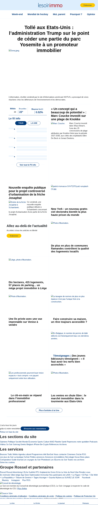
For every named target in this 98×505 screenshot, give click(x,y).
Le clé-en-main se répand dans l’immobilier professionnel (25, 398)
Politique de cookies (64, 496)
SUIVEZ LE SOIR (72, 477)
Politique (11, 442)
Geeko (23, 444)
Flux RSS (26, 480)
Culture (46, 442)
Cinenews (71, 454)
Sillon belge (15, 475)
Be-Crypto (44, 444)
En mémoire (5, 475)
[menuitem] (12, 502)
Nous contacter (60, 454)
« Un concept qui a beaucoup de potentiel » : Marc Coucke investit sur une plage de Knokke (68, 114)
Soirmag (16, 444)
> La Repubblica (7, 477)
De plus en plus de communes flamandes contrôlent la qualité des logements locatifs (70, 248)
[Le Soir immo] (50, 5)
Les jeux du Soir (6, 457)
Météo (15, 454)
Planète (58, 442)
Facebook (86, 477)
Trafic (10, 454)
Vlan (77, 472)
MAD (52, 442)
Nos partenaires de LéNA (59, 475)
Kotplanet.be (45, 472)
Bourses (3, 454)
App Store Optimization (30, 475)
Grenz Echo (56, 472)
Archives (63, 444)
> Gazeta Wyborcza (55, 477)
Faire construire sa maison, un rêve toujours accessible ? (69, 320)
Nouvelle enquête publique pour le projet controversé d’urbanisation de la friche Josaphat (27, 193)
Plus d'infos (22, 488)
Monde (25, 442)
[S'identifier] (78, 5)
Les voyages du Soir (32, 460)
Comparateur (5, 460)
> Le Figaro (75, 475)
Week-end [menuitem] (17, 14)
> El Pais (84, 475)
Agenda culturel (24, 454)
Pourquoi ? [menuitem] (76, 14)
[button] (6, 5)
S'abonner (87, 5)
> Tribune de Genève (23, 477)
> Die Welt (93, 475)
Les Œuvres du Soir (59, 460)
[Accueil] (6, 14)
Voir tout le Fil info (28, 165)
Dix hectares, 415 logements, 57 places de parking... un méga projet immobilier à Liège (28, 285)
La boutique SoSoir (22, 457)
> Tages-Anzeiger (39, 477)
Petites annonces (37, 457)
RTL (37, 472)
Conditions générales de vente (41, 496)
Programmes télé (39, 454)
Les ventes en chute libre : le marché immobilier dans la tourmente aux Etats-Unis (68, 398)
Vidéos (3, 444)
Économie (32, 442)
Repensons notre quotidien (78, 442)
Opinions (3, 442)
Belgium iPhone (33, 444)
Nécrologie (69, 457)
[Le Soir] (13, 420)
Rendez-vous (84, 472)
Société (18, 442)
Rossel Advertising (14, 472)
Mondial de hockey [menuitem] (38, 14)
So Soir (9, 444)
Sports (40, 442)
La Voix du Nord (67, 472)
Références (54, 444)
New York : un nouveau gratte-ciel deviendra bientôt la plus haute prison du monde (69, 211)
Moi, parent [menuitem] (59, 14)
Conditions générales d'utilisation (13, 496)
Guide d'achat (17, 460)
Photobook (45, 460)
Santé (64, 442)
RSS (84, 454)
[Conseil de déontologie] (10, 483)
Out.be (79, 454)
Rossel (3, 472)
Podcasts (93, 442)
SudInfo (32, 472)
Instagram (15, 480)
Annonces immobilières (55, 457)
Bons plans (85, 457)
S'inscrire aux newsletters (35, 429)
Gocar (77, 457)
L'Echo (25, 472)
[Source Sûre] (6, 493)
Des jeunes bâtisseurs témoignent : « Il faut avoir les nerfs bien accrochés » (68, 360)
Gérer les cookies (7, 462)
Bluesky (5, 480)
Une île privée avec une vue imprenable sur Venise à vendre (25, 321)
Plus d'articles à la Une (49, 410)
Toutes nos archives (76, 460)
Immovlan (44, 475)
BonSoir (50, 454)
